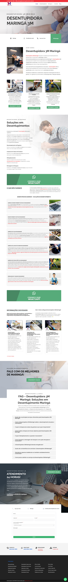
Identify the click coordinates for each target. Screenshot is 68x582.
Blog (60, 4)
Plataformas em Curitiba (39, 572)
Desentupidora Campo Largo (26, 564)
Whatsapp (55, 38)
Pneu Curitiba (50, 564)
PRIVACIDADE (41, 547)
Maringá (25, 399)
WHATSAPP (26, 547)
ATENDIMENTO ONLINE (34, 380)
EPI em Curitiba (37, 564)
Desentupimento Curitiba (25, 570)
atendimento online (34, 181)
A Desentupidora (43, 4)
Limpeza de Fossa (57, 81)
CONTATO (11, 547)
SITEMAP (55, 547)
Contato (56, 4)
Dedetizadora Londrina (12, 572)
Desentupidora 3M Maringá (32, 55)
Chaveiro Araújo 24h (51, 568)
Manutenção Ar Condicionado (40, 568)
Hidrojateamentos (37, 81)
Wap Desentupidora (51, 572)
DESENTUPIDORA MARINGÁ (14, 335)
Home (37, 4)
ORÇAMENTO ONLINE (15, 106)
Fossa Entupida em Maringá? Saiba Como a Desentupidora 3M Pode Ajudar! (52, 334)
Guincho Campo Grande (52, 570)
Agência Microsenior (29, 580)
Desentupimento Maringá (12, 566)
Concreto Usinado (38, 566)
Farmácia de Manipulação (39, 570)
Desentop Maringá (11, 564)
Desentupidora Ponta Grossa (26, 566)
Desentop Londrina (11, 570)
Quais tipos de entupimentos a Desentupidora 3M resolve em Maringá (33, 334)
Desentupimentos (18, 81)
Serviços (50, 4)
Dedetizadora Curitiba (25, 568)
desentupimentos (44, 189)
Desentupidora (56, 59)
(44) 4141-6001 (42, 38)
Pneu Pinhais (50, 566)
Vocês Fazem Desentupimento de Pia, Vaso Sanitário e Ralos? (14, 333)
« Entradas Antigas (10, 356)
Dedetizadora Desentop (12, 568)
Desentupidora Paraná (25, 572)
